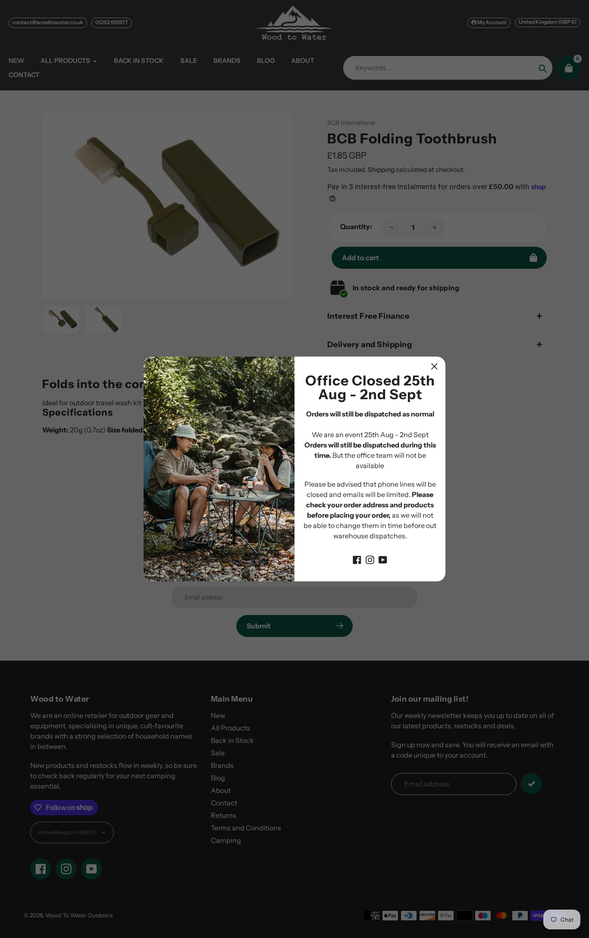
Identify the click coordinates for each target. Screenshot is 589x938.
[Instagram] (370, 559)
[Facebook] (357, 559)
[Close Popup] (434, 366)
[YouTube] (383, 559)
